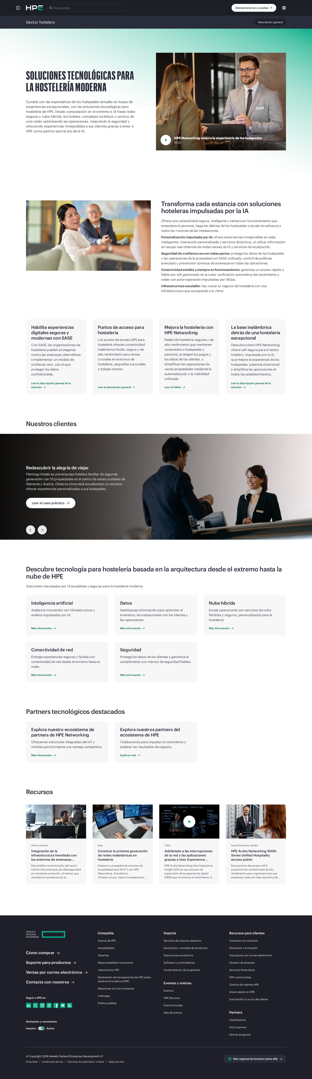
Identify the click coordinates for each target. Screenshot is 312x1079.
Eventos (169, 990)
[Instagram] (42, 1005)
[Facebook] (55, 1005)
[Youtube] (62, 1005)
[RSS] (69, 1005)
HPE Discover (172, 998)
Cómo (40, 952)
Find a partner (238, 1027)
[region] (156, 487)
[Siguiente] (42, 529)
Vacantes (103, 955)
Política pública (107, 1003)
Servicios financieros (242, 970)
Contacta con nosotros (243, 940)
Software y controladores (179, 962)
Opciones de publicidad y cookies (86, 1061)
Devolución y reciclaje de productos (186, 948)
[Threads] (49, 1005)
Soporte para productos (178, 955)
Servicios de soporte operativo (182, 940)
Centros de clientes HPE (244, 984)
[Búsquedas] (51, 8)
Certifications (237, 1020)
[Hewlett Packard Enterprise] (34, 7)
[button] (18, 8)
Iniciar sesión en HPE (242, 992)
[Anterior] (30, 529)
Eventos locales (173, 1005)
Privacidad (31, 1061)
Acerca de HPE (107, 940)
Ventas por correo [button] (54, 972)
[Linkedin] (28, 1005)
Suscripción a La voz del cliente (248, 999)
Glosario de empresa (242, 962)
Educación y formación (243, 948)
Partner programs (240, 1034)
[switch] (39, 1028)
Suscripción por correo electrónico (250, 955)
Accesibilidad (106, 948)
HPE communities (240, 977)
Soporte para (48, 962)
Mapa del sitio (116, 1061)
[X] (35, 1005)
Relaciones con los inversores (116, 988)
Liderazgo (104, 995)
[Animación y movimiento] (41, 1028)
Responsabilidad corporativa (115, 962)
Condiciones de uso (53, 1061)
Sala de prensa (173, 1012)
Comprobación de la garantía (182, 970)
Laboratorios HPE (108, 970)
